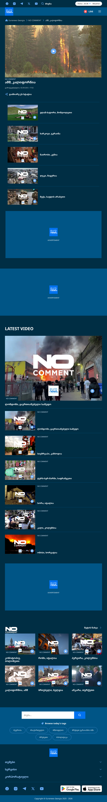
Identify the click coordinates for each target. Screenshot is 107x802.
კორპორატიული (16, 776)
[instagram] (14, 3)
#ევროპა (17, 730)
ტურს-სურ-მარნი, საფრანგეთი (54, 478)
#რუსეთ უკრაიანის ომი (83, 730)
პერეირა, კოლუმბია (85, 658)
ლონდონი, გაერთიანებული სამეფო (28, 404)
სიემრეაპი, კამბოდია (49, 453)
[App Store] (92, 788)
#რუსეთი (43, 737)
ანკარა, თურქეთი (83, 690)
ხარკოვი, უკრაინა (50, 133)
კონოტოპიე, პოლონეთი (12, 659)
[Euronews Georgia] (9, 11)
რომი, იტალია (47, 658)
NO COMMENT (10, 79)
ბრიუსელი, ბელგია (50, 690)
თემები (10, 762)
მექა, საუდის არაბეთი (52, 196)
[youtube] (36, 3)
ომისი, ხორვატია (47, 552)
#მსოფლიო (58, 730)
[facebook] (7, 3)
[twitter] (29, 3)
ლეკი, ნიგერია (48, 175)
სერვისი (11, 769)
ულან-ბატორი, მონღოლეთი (56, 112)
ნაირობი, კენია (48, 154)
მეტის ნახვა (91, 627)
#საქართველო (37, 730)
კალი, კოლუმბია (46, 528)
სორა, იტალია (45, 503)
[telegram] (22, 3)
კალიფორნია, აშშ (16, 690)
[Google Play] (70, 788)
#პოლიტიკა (62, 737)
